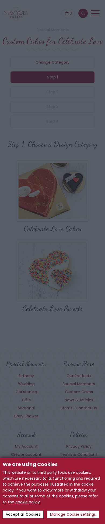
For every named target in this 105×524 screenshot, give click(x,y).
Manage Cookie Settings (73, 514)
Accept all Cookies (23, 514)
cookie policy (27, 502)
